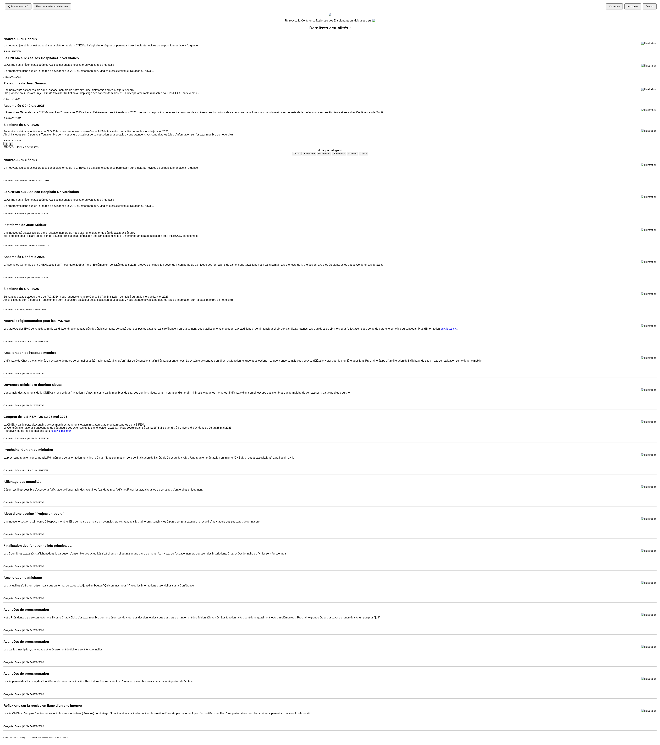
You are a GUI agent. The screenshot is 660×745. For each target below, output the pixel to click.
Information (309, 153)
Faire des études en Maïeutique (52, 6)
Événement (339, 153)
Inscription (633, 6)
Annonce (352, 153)
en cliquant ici (449, 328)
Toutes (296, 153)
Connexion (614, 6)
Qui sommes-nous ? (18, 6)
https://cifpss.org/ (61, 430)
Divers (363, 153)
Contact (649, 6)
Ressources (324, 153)
